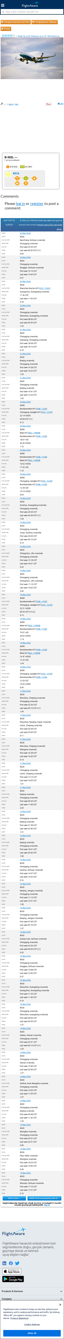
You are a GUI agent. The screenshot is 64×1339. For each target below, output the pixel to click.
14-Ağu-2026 (25, 1028)
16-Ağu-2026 (25, 811)
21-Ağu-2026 (25, 330)
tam (16, 104)
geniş (11, 104)
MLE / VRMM (34, 433)
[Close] (60, 1304)
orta (5, 104)
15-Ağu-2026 (25, 932)
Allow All (32, 1333)
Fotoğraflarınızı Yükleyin (46, 22)
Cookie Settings (32, 1324)
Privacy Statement (19, 1318)
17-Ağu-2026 (25, 691)
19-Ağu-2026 (25, 498)
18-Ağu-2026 (25, 595)
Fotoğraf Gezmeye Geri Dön (17, 22)
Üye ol (47, 1205)
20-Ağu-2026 (25, 402)
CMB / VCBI (41, 409)
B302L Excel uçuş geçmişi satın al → (44, 1198)
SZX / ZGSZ (45, 288)
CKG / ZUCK (47, 412)
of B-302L (12, 167)
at (26, 167)
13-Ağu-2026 (25, 1125)
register (36, 203)
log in (20, 203)
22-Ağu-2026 (25, 233)
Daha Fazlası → (14, 1198)
